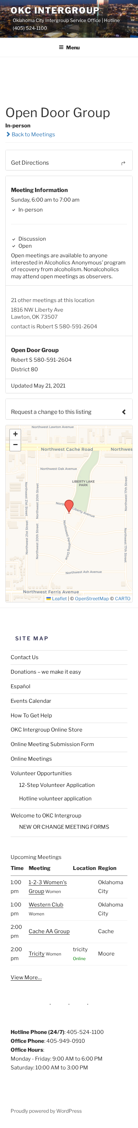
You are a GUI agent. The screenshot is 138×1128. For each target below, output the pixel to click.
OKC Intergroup (55, 10)
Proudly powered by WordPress (46, 1111)
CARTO (123, 598)
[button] (66, 502)
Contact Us (25, 657)
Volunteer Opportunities (41, 773)
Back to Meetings (33, 134)
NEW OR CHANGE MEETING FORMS (64, 827)
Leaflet (59, 598)
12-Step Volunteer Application (57, 785)
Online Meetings (31, 759)
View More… (26, 977)
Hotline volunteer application (55, 798)
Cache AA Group (49, 931)
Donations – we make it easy (46, 672)
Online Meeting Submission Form (52, 744)
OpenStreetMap (92, 598)
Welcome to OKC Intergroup (46, 815)
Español (20, 686)
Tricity (37, 954)
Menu (73, 47)
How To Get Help (31, 715)
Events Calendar (31, 701)
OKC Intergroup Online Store (46, 730)
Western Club (46, 905)
